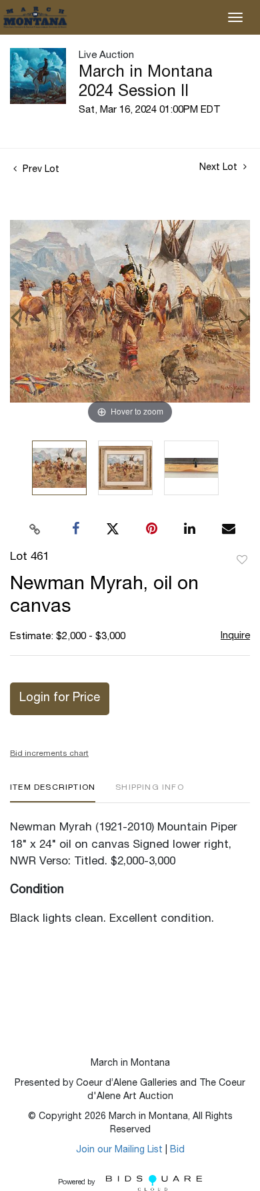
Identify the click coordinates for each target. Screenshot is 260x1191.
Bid (177, 1150)
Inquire (235, 636)
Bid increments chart (49, 754)
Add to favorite (242, 560)
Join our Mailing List (119, 1150)
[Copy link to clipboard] (35, 529)
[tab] (52, 792)
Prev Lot (39, 170)
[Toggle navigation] (235, 17)
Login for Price (59, 698)
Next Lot (219, 168)
